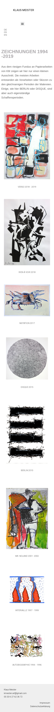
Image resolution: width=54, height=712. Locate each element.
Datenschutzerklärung (40, 706)
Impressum (45, 703)
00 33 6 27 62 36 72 (13, 697)
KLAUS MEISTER (23, 10)
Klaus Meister (10, 689)
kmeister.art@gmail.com (15, 693)
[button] (22, 24)
